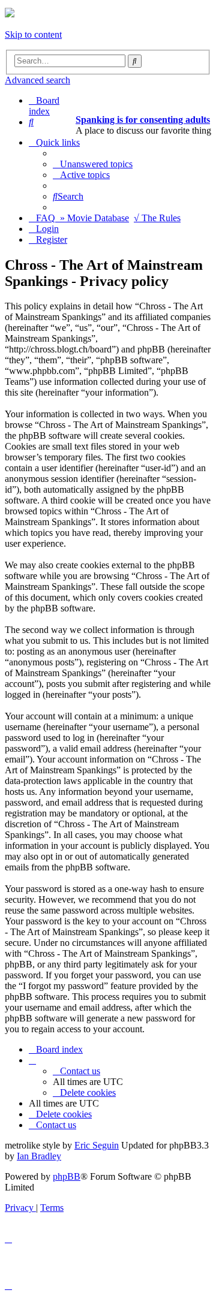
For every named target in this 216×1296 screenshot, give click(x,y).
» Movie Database (94, 218)
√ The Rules (157, 218)
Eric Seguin (96, 1145)
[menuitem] (31, 122)
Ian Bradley (39, 1156)
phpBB (66, 1176)
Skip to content (33, 34)
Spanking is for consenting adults (143, 119)
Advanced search (37, 80)
